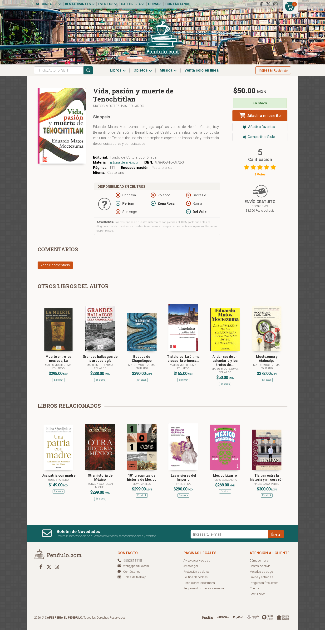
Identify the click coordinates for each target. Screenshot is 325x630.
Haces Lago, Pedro (267, 483)
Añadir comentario (55, 265)
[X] (268, 4)
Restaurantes (78, 4)
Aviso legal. (191, 566)
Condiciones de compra (199, 583)
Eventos (106, 4)
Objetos (141, 70)
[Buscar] (88, 70)
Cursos (155, 4)
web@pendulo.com (136, 566)
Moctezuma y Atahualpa (266, 359)
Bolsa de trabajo (135, 577)
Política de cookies (195, 577)
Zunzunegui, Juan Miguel (100, 485)
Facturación (258, 594)
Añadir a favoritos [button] (261, 127)
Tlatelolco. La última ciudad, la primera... (183, 359)
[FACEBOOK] (261, 4)
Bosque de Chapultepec (142, 359)
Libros (116, 70)
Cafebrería (131, 4)
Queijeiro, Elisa (58, 479)
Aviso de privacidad (196, 560)
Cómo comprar (260, 560)
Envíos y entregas (261, 577)
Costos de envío (260, 566)
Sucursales (47, 4)
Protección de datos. (196, 571)
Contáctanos (177, 4)
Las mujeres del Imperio (183, 477)
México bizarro (225, 475)
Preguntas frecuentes (264, 583)
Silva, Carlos (142, 483)
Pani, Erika (183, 483)
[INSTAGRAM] (275, 4)
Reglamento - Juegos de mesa (203, 588)
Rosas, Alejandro (225, 479)
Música (166, 70)
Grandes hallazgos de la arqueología (100, 359)
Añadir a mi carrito (263, 115)
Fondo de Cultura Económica (133, 157)
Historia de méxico (123, 162)
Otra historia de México (100, 477)
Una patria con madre (58, 475)
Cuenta (254, 588)
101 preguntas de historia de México (142, 477)
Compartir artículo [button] (261, 137)
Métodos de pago (261, 571)
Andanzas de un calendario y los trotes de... (225, 361)
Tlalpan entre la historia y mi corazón (266, 477)
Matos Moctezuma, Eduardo (118, 106)
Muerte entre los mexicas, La (58, 359)
